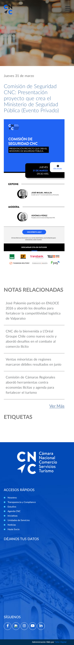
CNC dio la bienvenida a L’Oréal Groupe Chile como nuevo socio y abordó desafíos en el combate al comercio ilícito (31, 339)
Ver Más (57, 406)
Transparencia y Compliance (22, 502)
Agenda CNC (14, 511)
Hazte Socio (14, 529)
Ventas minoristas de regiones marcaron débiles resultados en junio (33, 362)
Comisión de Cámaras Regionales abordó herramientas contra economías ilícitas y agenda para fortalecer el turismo (30, 385)
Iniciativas (12, 516)
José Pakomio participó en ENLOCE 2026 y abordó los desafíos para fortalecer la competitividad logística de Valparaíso (33, 311)
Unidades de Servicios (19, 520)
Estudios (12, 507)
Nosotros (12, 498)
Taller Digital (60, 642)
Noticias (12, 525)
